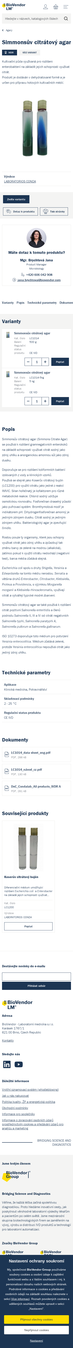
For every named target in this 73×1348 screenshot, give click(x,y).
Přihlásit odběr (36, 986)
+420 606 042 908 (39, 275)
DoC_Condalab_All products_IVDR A (36, 788)
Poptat (60, 362)
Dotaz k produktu (24, 211)
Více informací (20, 1299)
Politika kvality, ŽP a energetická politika (28, 1102)
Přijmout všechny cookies (36, 1319)
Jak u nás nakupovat (15, 1096)
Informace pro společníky (18, 1114)
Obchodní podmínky (15, 1108)
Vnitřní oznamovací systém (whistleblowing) (30, 1089)
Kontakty (8, 1040)
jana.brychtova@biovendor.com (39, 280)
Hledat (66, 18)
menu (66, 7)
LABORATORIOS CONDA (20, 181)
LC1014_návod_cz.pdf (26, 771)
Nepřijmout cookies (36, 1330)
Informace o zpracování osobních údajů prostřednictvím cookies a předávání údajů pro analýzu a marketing (32, 1124)
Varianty (8, 302)
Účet (46, 7)
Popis (20, 302)
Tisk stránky (57, 211)
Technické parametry (42, 302)
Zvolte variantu (16, 199)
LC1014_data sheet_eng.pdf (30, 754)
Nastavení (36, 1340)
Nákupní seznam (56, 7)
